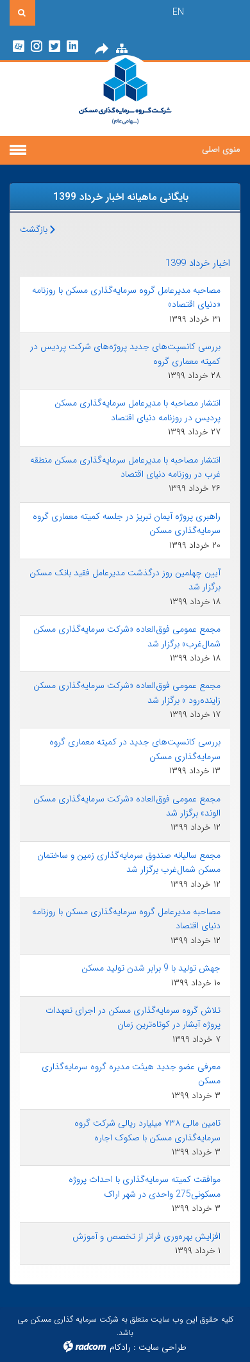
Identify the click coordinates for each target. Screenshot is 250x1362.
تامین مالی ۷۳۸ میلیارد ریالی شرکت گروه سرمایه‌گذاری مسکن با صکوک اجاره (147, 1130)
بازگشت (35, 229)
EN (178, 12)
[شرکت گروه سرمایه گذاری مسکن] (125, 99)
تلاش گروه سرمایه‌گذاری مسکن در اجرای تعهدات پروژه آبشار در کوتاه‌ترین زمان (133, 1017)
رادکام (120, 1347)
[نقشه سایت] (122, 49)
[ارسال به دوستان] (101, 49)
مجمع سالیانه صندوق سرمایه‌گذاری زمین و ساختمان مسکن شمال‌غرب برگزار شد (129, 862)
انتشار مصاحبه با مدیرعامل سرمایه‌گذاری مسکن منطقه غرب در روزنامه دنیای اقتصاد (125, 467)
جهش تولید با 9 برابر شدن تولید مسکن (151, 968)
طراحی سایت (162, 1347)
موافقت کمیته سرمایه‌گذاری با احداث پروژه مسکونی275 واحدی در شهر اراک (145, 1186)
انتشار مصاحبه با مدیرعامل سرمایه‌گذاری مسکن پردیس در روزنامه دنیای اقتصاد (137, 410)
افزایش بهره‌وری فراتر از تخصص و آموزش (146, 1236)
